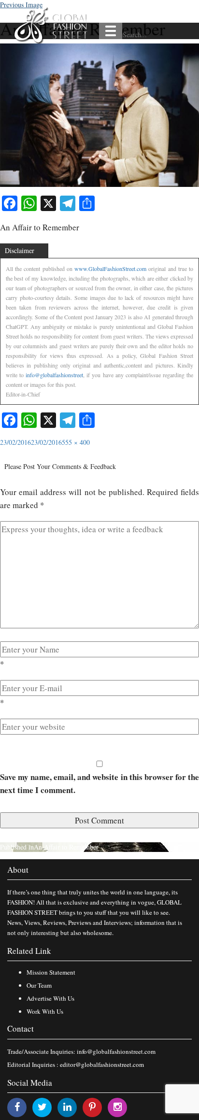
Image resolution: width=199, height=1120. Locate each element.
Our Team (39, 985)
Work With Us (45, 1011)
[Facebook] (17, 1106)
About (17, 869)
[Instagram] (118, 1106)
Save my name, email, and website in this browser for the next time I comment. (99, 783)
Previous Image (21, 4)
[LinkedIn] (67, 1106)
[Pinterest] (92, 1106)
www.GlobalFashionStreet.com (110, 268)
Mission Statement (51, 972)
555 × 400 (76, 442)
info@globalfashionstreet (54, 375)
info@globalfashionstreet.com (116, 1051)
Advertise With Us (50, 998)
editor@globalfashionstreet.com (102, 1064)
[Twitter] (42, 1106)
